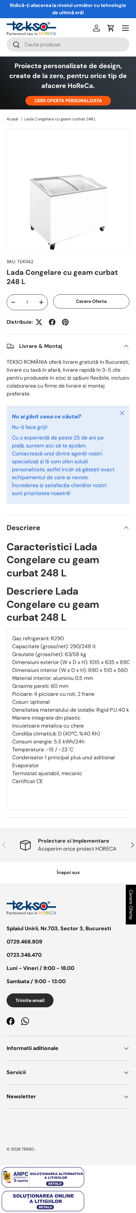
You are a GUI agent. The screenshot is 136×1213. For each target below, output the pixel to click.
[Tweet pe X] (39, 322)
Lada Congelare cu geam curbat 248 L (60, 119)
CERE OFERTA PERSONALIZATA (68, 101)
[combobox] (68, 44)
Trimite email (30, 1000)
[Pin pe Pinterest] (65, 322)
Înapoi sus (68, 872)
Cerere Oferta (91, 301)
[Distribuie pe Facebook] (52, 322)
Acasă (12, 119)
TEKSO (28, 1149)
